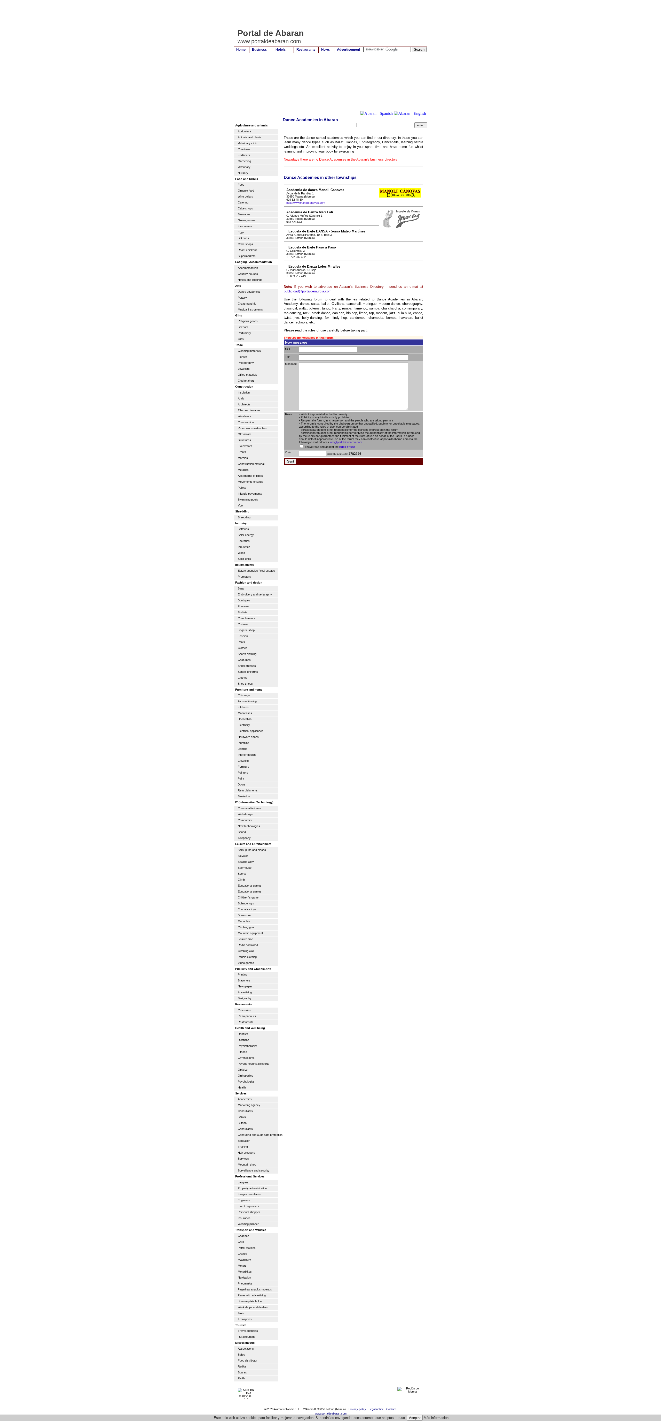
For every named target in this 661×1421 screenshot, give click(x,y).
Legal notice (376, 1409)
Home (241, 49)
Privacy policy (357, 1409)
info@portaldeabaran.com (346, 442)
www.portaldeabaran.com (331, 1413)
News (325, 49)
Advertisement (348, 49)
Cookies (391, 1409)
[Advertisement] (328, 14)
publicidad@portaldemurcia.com (308, 291)
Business (259, 49)
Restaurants (305, 49)
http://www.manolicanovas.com (305, 202)
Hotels (281, 49)
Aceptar (415, 1418)
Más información (436, 1418)
